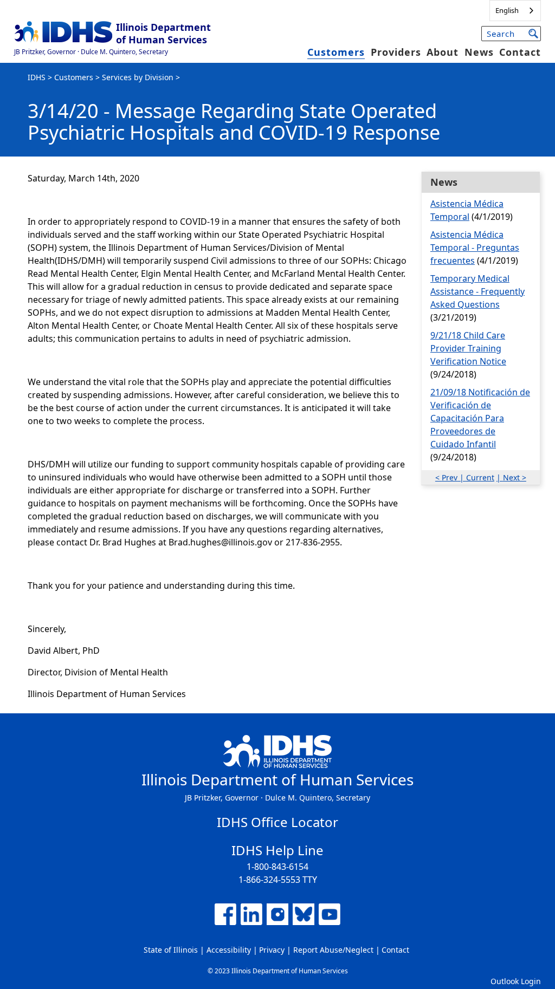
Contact (520, 51)
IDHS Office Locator (277, 822)
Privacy (272, 950)
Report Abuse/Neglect (333, 950)
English (507, 10)
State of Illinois (171, 950)
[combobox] (515, 10)
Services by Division (137, 77)
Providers (396, 51)
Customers (336, 51)
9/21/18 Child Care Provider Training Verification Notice (468, 348)
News (479, 51)
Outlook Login (516, 981)
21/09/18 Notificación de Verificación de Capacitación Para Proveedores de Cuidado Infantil (480, 418)
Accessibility (228, 950)
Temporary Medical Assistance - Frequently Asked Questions (477, 291)
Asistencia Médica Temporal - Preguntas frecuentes (474, 247)
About (443, 51)
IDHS (37, 77)
